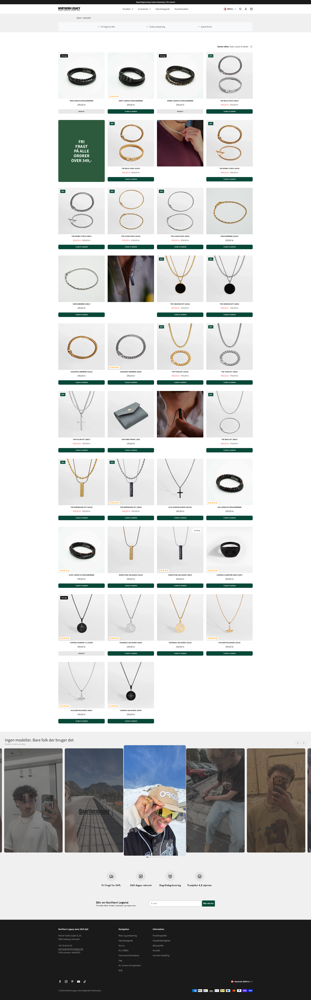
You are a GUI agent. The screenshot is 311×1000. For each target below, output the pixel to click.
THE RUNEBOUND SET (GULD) (82, 507)
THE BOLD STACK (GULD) (131, 168)
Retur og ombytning (128, 935)
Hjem (79, 17)
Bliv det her (208, 903)
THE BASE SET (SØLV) (229, 439)
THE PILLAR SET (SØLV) (81, 439)
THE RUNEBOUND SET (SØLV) (131, 507)
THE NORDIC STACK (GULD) (229, 168)
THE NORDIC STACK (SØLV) (81, 236)
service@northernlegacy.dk (70, 949)
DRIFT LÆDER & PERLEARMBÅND (131, 101)
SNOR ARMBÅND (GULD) (229, 236)
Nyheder (87, 17)
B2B (120, 970)
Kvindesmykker (181, 9)
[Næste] (303, 743)
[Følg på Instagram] (66, 981)
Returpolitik (158, 945)
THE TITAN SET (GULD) (180, 372)
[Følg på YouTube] (78, 981)
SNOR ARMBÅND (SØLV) (81, 304)
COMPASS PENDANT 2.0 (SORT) (81, 643)
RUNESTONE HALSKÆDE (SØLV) (180, 575)
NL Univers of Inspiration (130, 965)
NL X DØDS (124, 950)
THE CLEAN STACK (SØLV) (180, 236)
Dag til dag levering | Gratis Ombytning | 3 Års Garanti (155, 2)
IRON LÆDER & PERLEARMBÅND (81, 101)
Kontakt (156, 950)
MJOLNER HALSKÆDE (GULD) (229, 643)
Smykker (127, 9)
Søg (120, 960)
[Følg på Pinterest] (72, 981)
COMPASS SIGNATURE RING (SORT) (229, 575)
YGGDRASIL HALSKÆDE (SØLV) (131, 643)
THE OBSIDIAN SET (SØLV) (229, 304)
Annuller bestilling (161, 955)
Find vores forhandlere (129, 955)
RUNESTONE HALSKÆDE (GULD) (131, 575)
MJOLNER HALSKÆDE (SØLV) (81, 710)
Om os (121, 945)
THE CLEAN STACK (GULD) (130, 236)
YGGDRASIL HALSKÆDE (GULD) (180, 643)
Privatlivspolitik (160, 935)
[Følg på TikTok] (84, 981)
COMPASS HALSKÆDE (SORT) (131, 710)
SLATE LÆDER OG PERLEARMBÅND (81, 575)
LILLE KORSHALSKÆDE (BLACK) (180, 507)
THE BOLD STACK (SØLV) (229, 101)
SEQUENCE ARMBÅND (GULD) (81, 372)
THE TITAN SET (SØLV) (229, 372)
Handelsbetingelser (161, 940)
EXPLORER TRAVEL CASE (131, 439)
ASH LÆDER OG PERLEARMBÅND (230, 507)
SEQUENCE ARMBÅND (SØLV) (131, 372)
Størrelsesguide (163, 9)
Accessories (143, 9)
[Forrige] (297, 743)
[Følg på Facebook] (60, 981)
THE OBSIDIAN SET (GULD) (180, 304)
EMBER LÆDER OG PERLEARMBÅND (180, 101)
